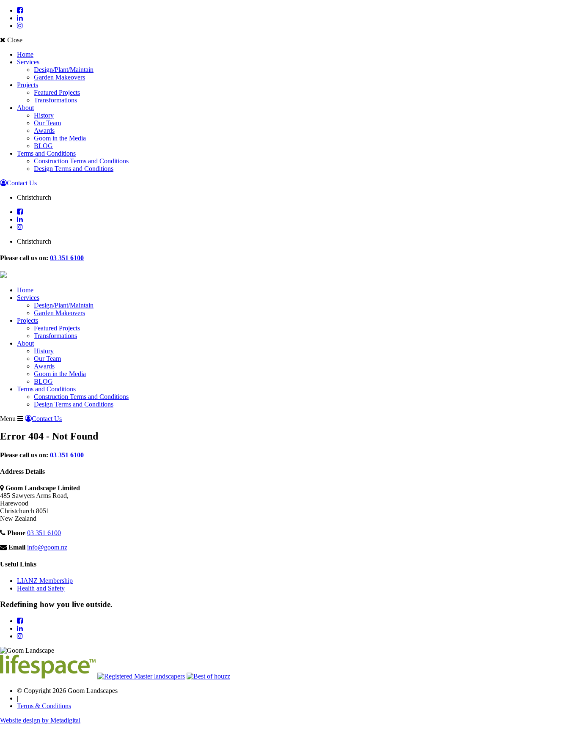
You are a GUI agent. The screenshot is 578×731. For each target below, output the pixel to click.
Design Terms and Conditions (73, 168)
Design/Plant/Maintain (64, 69)
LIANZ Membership (45, 580)
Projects (27, 84)
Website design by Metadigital (40, 720)
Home (25, 54)
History (44, 115)
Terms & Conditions (44, 705)
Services (28, 62)
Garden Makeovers (59, 77)
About (25, 107)
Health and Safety (41, 588)
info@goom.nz (47, 547)
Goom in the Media (60, 138)
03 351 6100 (67, 257)
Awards (44, 130)
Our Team (47, 122)
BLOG (43, 145)
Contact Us (22, 183)
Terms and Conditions (46, 153)
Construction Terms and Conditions (81, 161)
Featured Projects (57, 92)
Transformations (55, 100)
